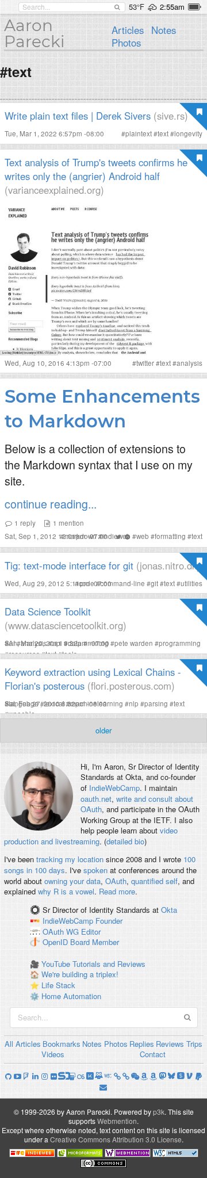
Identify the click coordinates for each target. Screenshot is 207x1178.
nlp (134, 703)
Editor (91, 931)
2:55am (172, 6)
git (154, 583)
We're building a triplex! (79, 974)
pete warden (133, 643)
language (24, 703)
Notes (163, 30)
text (163, 133)
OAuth (115, 880)
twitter (145, 363)
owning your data (72, 880)
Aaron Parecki (34, 33)
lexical (54, 703)
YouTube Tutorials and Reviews (93, 963)
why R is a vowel (66, 891)
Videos (52, 1054)
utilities (191, 583)
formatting (170, 536)
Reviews (170, 1043)
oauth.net (96, 798)
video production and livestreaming (91, 836)
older (103, 730)
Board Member (94, 942)
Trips (194, 1043)
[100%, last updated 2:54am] (194, 6)
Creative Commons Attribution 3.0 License (116, 1139)
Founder (108, 920)
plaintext (138, 133)
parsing (156, 703)
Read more (117, 891)
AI (12, 643)
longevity (188, 133)
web (142, 536)
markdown (80, 536)
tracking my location (69, 859)
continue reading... (51, 503)
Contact (153, 1054)
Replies (141, 1043)
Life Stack (58, 985)
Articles (128, 30)
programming (180, 643)
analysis (189, 363)
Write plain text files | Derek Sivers (78, 116)
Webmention (117, 1121)
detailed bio (125, 841)
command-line (122, 583)
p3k (158, 1111)
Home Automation (71, 995)
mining (98, 643)
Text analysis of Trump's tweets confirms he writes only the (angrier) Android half (96, 169)
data (75, 643)
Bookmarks (61, 1043)
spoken (95, 870)
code (86, 583)
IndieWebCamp (114, 787)
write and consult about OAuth (136, 804)
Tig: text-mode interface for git (69, 565)
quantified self (154, 880)
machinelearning (96, 703)
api (57, 643)
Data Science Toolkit (48, 611)
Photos (126, 42)
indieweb (116, 536)
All (9, 1043)
